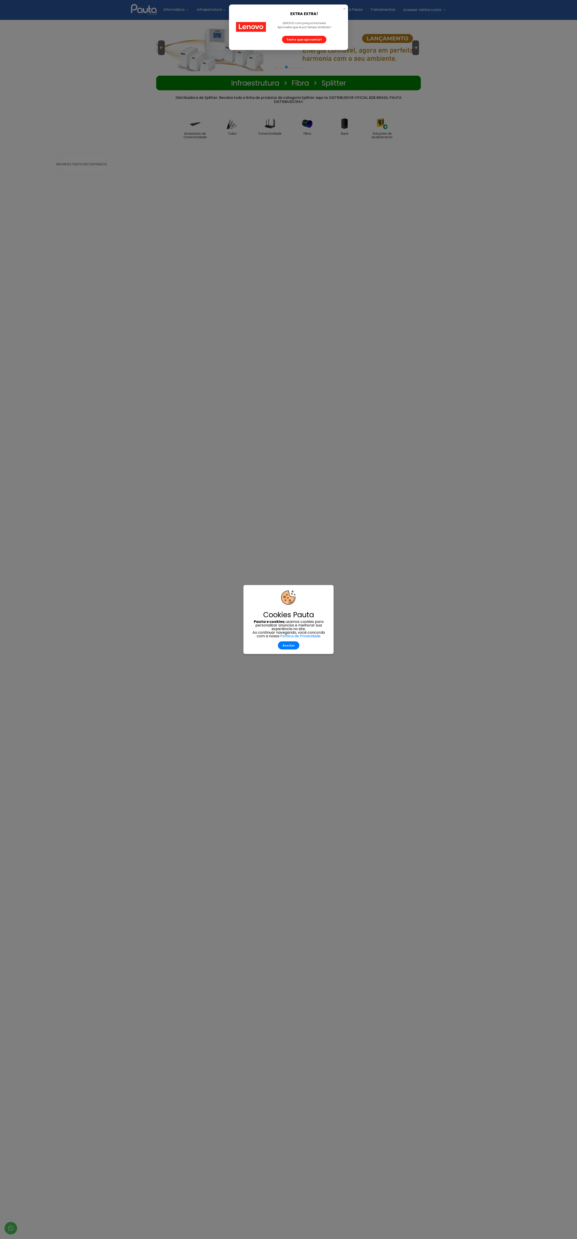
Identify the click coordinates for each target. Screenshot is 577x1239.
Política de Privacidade (300, 636)
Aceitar (288, 645)
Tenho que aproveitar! (304, 39)
